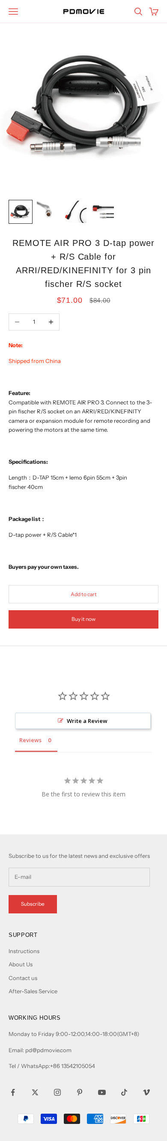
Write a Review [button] (87, 721)
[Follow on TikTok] (124, 1092)
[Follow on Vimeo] (146, 1092)
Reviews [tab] (30, 740)
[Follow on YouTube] (102, 1092)
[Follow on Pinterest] (79, 1092)
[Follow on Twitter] (35, 1092)
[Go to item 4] (103, 212)
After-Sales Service (33, 991)
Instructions (24, 951)
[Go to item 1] (21, 212)
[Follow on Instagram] (57, 1092)
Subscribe (33, 904)
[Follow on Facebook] (13, 1092)
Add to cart (84, 594)
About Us (21, 964)
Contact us (23, 977)
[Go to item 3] (75, 212)
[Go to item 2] (48, 212)
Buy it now (83, 619)
